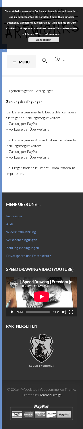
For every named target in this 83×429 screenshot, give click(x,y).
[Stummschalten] (64, 312)
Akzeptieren (43, 40)
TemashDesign (51, 395)
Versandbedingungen (21, 240)
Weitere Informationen (48, 34)
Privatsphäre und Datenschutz (28, 256)
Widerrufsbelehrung (21, 232)
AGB (9, 224)
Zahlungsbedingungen (22, 248)
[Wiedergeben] (12, 312)
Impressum (14, 216)
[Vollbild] (71, 312)
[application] (41, 296)
